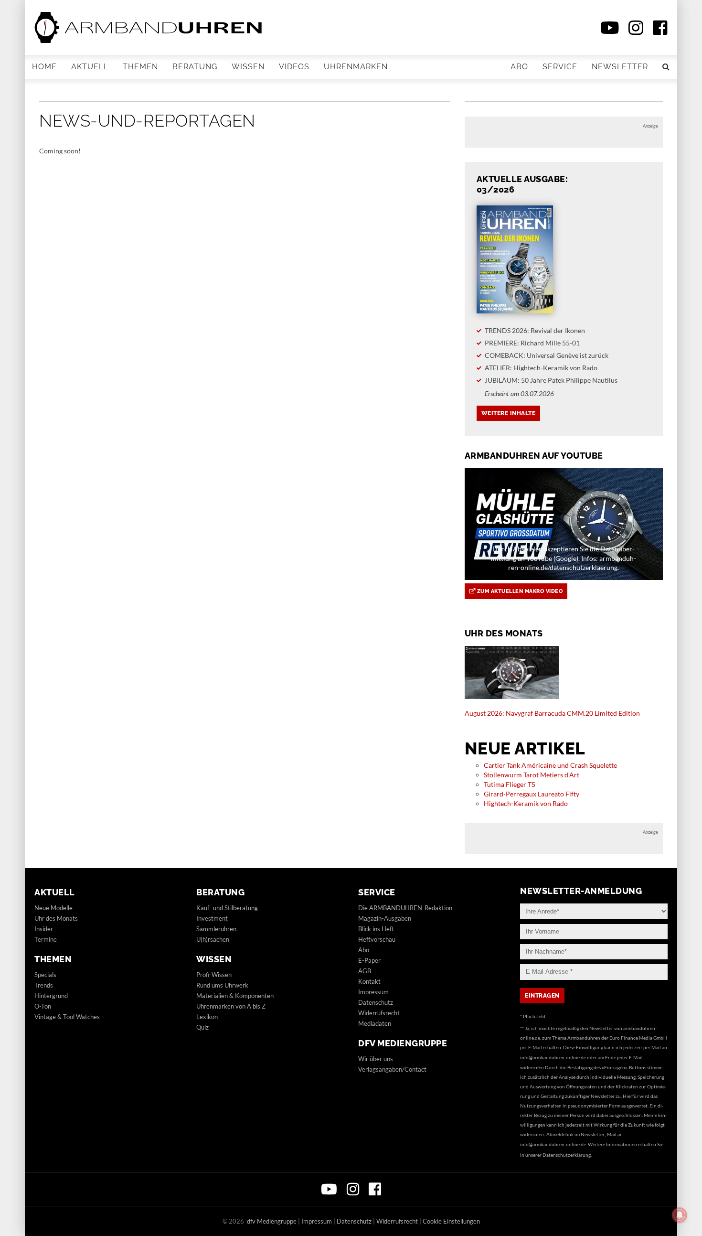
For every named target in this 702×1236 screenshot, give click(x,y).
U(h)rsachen (212, 939)
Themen (140, 66)
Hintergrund (51, 996)
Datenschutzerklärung (566, 1155)
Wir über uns (375, 1059)
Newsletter (620, 66)
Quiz (202, 1027)
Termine (45, 939)
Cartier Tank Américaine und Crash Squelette (550, 765)
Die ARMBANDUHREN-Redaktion (405, 908)
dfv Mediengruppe (402, 1043)
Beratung (194, 66)
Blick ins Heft (376, 929)
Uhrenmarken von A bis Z (231, 1006)
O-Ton (42, 1006)
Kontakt (369, 981)
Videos (294, 66)
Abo (519, 66)
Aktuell (89, 66)
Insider (43, 929)
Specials (45, 974)
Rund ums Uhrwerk (222, 985)
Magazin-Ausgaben (384, 918)
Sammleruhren (216, 929)
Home (44, 66)
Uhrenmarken (356, 66)
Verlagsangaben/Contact (392, 1069)
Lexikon (207, 1017)
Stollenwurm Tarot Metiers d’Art (531, 775)
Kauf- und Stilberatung (227, 908)
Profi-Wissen (214, 974)
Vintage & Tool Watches (67, 1017)
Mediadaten (374, 1023)
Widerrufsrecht (379, 1013)
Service (559, 66)
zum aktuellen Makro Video (519, 591)
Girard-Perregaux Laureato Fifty (531, 794)
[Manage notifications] (679, 1215)
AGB (364, 971)
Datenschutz (375, 1002)
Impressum (373, 992)
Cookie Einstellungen (451, 1221)
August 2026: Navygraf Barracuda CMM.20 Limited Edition (552, 713)
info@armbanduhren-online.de (553, 1057)
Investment (212, 918)
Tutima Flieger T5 (509, 784)
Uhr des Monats (56, 918)
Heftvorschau (376, 939)
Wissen (248, 66)
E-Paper (369, 960)
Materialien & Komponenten (235, 996)
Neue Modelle (53, 908)
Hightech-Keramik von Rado (526, 803)
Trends (43, 985)
